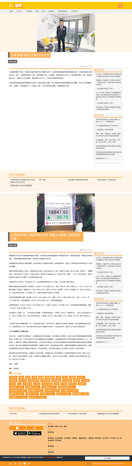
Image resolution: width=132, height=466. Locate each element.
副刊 (43, 11)
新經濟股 (14, 381)
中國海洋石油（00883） (18, 391)
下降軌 (64, 384)
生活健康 (67, 438)
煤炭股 (77, 381)
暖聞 (65, 426)
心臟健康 (91, 438)
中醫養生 (74, 438)
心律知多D (74, 11)
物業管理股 (56, 381)
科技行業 (23, 381)
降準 (56, 384)
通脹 (41, 377)
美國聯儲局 (50, 377)
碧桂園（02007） (32, 394)
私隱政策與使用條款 (49, 457)
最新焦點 (51, 426)
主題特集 (29, 11)
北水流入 (81, 377)
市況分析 (73, 384)
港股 (21, 377)
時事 (37, 11)
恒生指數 (14, 377)
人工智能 (86, 381)
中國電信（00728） (33, 387)
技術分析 (82, 384)
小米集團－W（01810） (70, 391)
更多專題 (58, 440)
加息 (58, 377)
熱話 (60, 426)
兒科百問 (105, 438)
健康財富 (52, 11)
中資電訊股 (27, 384)
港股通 (73, 377)
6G (19, 384)
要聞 (56, 426)
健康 (11, 11)
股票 (28, 377)
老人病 (119, 438)
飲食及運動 (59, 438)
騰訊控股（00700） (17, 387)
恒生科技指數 (34, 381)
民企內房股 (45, 381)
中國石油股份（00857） (67, 387)
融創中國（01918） (17, 394)
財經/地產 (12, 61)
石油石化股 (67, 381)
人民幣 (37, 384)
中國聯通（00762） (49, 387)
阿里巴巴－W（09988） (38, 397)
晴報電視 (19, 11)
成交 (65, 377)
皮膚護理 (51, 440)
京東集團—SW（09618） (19, 397)
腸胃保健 (98, 438)
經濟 (34, 377)
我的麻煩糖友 (62, 11)
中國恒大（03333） (48, 394)
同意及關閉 (107, 458)
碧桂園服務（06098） (81, 394)
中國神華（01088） (52, 391)
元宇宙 (13, 384)
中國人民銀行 (47, 384)
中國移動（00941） (36, 391)
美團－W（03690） (64, 394)
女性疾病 (113, 438)
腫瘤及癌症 (82, 438)
